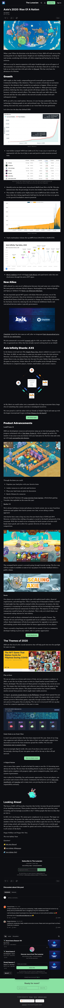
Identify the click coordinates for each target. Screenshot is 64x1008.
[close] (47, 947)
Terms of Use (40, 971)
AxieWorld (7, 782)
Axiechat (17, 782)
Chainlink (7, 334)
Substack (24, 1004)
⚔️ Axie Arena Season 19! (13, 941)
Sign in (59, 3)
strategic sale (29, 340)
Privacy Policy (44, 972)
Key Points (6, 943)
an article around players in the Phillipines (25, 695)
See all (7, 973)
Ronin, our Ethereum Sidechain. (32, 291)
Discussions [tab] (15, 936)
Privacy (31, 997)
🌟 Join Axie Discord (10, 844)
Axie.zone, (55, 780)
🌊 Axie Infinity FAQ (10, 852)
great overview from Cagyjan (33, 498)
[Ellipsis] (59, 906)
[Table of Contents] (2, 504)
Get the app (40, 1001)
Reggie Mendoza (11, 921)
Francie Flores (11, 906)
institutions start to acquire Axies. (15, 745)
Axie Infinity (7, 12)
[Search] (41, 2)
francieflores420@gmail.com (24, 915)
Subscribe (51, 3)
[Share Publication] (44, 2)
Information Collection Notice (31, 972)
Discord (36, 69)
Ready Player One (32, 352)
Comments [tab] (7, 892)
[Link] (1, 76)
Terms (35, 997)
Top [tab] (5, 936)
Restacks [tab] (14, 892)
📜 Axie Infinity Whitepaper (12, 848)
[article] (32, 944)
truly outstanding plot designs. (19, 438)
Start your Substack (28, 1001)
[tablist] (10, 892)
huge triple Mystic (31, 275)
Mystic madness (11, 275)
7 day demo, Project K (29, 433)
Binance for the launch (38, 413)
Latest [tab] (9, 936)
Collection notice (42, 997)
